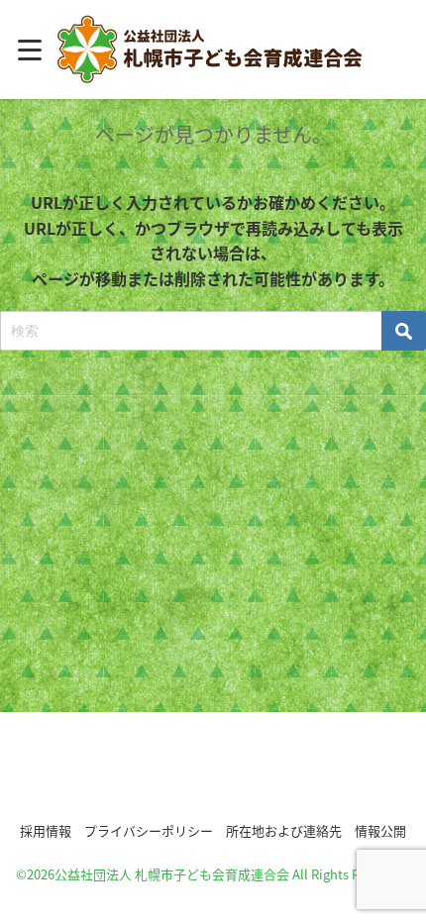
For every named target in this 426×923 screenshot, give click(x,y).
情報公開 (380, 830)
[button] (213, 772)
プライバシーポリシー (148, 830)
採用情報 (45, 830)
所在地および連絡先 (284, 830)
